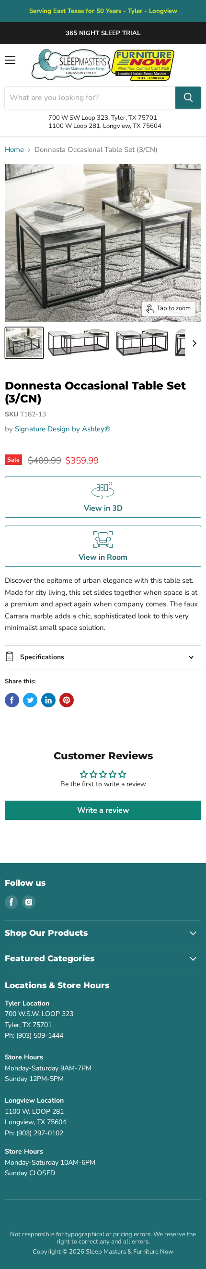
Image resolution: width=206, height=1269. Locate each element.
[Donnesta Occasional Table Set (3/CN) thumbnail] (24, 342)
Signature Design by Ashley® (62, 429)
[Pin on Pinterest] (66, 700)
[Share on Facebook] (12, 700)
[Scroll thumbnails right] (192, 343)
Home (14, 150)
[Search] (188, 98)
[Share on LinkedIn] (48, 700)
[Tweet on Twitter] (30, 700)
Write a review (103, 810)
